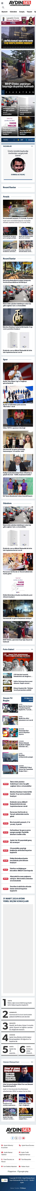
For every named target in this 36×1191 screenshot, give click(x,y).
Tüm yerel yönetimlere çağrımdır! (18, 152)
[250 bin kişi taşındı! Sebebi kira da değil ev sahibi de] (7, 675)
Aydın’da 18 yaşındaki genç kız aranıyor (12, 1051)
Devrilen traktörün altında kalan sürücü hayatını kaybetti (20, 889)
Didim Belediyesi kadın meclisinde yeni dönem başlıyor (19, 861)
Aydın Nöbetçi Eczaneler (7, 1146)
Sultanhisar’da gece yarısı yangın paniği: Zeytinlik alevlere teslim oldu (20, 832)
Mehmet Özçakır (18, 174)
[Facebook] (12, 1138)
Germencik (13, 1012)
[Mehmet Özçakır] (18, 165)
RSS (5, 1180)
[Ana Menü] (2, 3)
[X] (16, 1138)
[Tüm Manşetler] (32, 1062)
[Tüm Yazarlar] (32, 146)
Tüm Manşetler (26, 1159)
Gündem (13, 12)
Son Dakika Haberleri (10, 1166)
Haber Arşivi (25, 1166)
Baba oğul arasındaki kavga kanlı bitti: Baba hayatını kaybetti (20, 1004)
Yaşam (29, 12)
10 (33, 92)
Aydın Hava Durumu (28, 1145)
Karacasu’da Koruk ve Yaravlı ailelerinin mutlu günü (19, 814)
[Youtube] (23, 1138)
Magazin (12, 1023)
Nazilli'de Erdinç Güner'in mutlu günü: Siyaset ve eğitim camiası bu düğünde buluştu (21, 1028)
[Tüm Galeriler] (32, 649)
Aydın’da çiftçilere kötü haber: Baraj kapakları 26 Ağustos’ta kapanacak (20, 1039)
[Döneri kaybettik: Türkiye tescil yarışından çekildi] (7, 689)
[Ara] (3, 7)
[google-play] (23, 1172)
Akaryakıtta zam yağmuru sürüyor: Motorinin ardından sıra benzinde (21, 879)
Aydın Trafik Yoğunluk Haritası (24, 1153)
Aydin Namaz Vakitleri (6, 1153)
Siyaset (5, 12)
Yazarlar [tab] (7, 146)
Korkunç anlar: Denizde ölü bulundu (29, 1051)
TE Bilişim (23, 1188)
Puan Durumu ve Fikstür (7, 1160)
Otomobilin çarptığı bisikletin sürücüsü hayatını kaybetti (21, 850)
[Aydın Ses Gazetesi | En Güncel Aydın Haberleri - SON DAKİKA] (20, 3)
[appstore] (12, 1172)
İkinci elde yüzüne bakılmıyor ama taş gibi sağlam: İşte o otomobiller (21, 784)
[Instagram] (20, 1138)
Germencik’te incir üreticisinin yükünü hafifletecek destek (20, 1016)
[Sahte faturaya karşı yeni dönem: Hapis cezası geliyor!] (7, 682)
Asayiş (21, 12)
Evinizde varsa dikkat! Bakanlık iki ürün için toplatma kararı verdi (18, 804)
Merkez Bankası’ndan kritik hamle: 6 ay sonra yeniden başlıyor (21, 794)
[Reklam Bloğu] (18, 20)
